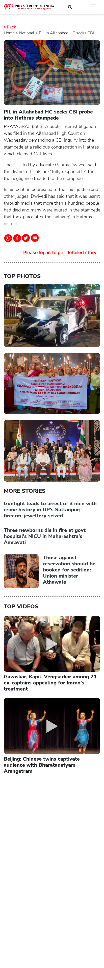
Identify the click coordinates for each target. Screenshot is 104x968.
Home (9, 33)
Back (11, 26)
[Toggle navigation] (93, 7)
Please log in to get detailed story (59, 252)
